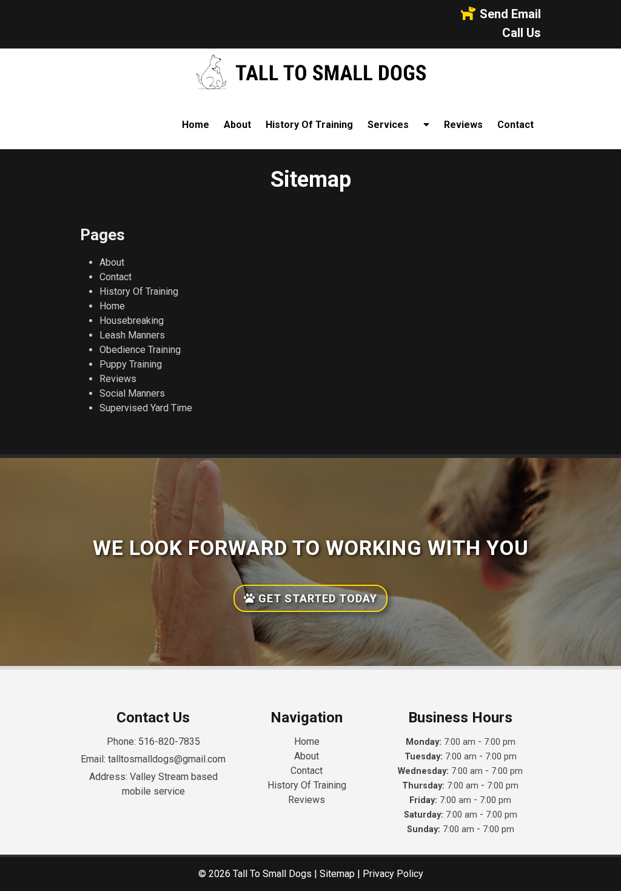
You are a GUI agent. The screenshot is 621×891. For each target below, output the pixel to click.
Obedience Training (140, 349)
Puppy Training (130, 364)
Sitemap (337, 873)
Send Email (510, 14)
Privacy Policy (393, 873)
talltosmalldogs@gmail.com (167, 759)
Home (195, 124)
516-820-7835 (169, 741)
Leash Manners (132, 335)
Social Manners (132, 393)
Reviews (463, 124)
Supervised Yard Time (145, 408)
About (237, 124)
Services (388, 124)
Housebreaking (131, 320)
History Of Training (309, 124)
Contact (515, 124)
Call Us (521, 32)
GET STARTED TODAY (316, 598)
